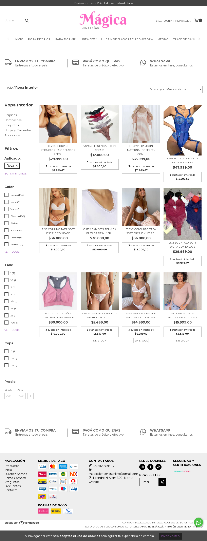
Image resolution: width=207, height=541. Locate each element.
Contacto (11, 490)
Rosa (10, 165)
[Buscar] (27, 20)
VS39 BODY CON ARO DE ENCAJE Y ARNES (182, 160)
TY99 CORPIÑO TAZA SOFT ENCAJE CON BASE (58, 231)
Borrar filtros (15, 173)
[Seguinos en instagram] (142, 467)
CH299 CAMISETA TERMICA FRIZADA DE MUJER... (99, 231)
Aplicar (30, 396)
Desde (8, 390)
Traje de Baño (184, 39)
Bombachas (12, 120)
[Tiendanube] (22, 524)
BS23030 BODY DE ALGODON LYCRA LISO (182, 315)
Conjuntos (11, 125)
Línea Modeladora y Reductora (127, 39)
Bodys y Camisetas (17, 130)
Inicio (19, 39)
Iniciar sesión (183, 21)
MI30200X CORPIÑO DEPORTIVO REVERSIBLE (58, 315)
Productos (11, 466)
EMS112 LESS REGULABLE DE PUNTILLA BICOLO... (99, 315)
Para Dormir (65, 39)
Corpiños (10, 115)
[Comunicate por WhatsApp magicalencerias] (198, 522)
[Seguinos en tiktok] (158, 467)
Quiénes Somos (15, 474)
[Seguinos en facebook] (150, 467)
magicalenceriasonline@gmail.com (113, 474)
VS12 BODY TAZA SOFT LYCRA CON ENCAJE (182, 244)
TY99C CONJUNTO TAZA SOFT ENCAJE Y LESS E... (141, 231)
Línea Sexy (89, 39)
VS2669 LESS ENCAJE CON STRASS (99, 147)
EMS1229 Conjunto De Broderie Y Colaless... (141, 315)
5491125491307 (104, 466)
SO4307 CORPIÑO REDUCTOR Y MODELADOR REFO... (58, 149)
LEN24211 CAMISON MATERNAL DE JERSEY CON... (141, 149)
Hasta (19, 390)
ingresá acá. (156, 526)
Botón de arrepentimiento (185, 526)
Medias (163, 39)
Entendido (170, 536)
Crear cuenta (164, 21)
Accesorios (12, 135)
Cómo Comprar (15, 478)
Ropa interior (39, 39)
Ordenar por (157, 89)
